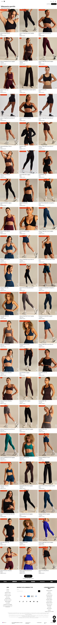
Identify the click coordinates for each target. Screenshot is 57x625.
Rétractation (52, 622)
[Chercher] (51, 1)
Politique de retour (8, 592)
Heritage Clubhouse (49, 602)
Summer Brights (49, 601)
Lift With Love (49, 593)
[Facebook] (26, 601)
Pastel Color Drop (49, 604)
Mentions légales (7, 601)
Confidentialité (39, 622)
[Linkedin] (37, 601)
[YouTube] (30, 601)
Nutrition (49, 592)
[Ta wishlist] (53, 1)
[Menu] (2, 1)
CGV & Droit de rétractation (27, 623)
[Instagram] (19, 601)
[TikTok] (23, 601)
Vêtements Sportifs (49, 590)
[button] (4, 622)
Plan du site (45, 623)
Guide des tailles (7, 598)
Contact (7, 589)
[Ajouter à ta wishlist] (17, 29)
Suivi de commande (8, 595)
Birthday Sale (49, 605)
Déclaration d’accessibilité (8, 604)
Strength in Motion (49, 599)
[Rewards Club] (54, 620)
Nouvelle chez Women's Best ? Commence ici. (7, 606)
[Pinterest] (33, 601)
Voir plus (28, 576)
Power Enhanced (49, 596)
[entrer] (39, 591)
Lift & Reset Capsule (49, 595)
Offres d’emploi (49, 608)
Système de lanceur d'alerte (49, 611)
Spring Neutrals (49, 598)
